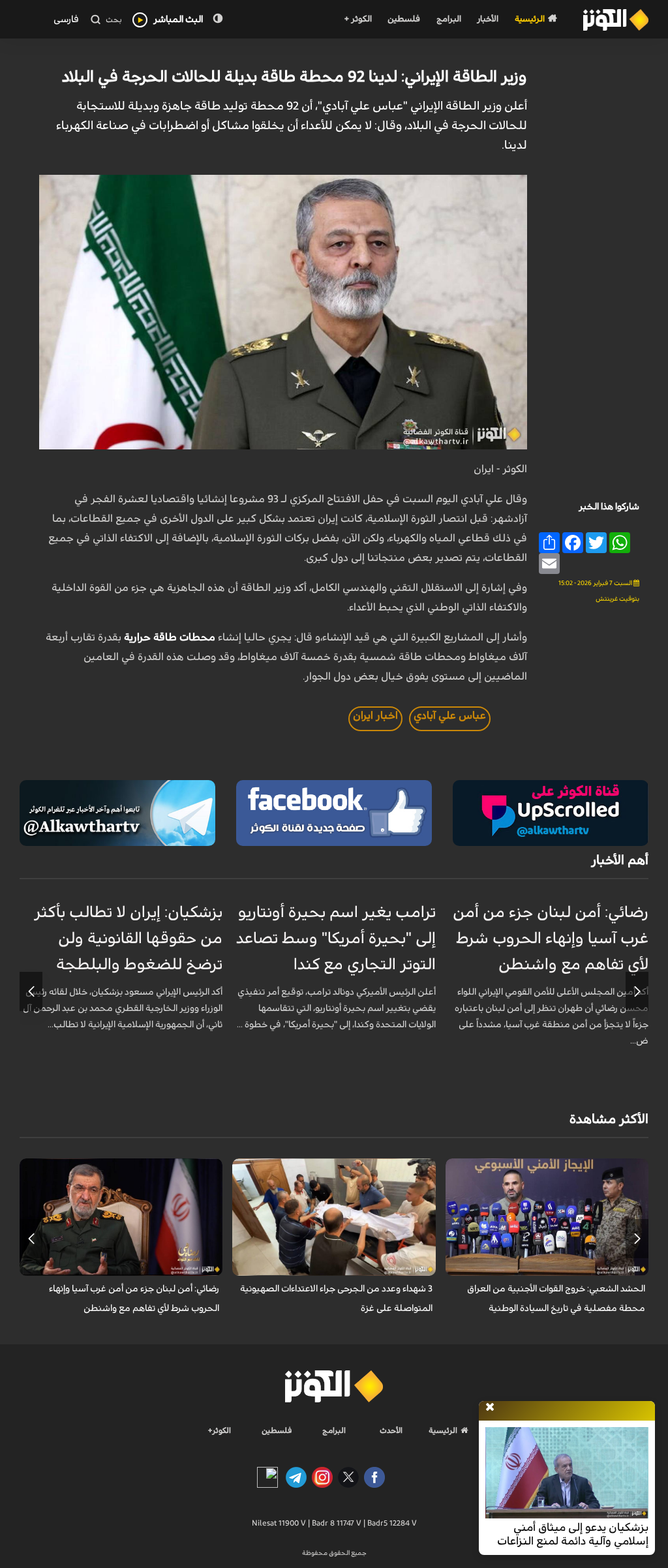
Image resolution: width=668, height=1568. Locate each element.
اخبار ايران (375, 715)
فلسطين (403, 19)
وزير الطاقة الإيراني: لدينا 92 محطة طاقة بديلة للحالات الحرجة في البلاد (294, 77)
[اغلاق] (489, 1407)
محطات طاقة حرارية (171, 637)
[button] (637, 991)
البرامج (448, 19)
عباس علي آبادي (450, 715)
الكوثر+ (219, 1430)
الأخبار (487, 19)
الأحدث (391, 1430)
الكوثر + (357, 19)
